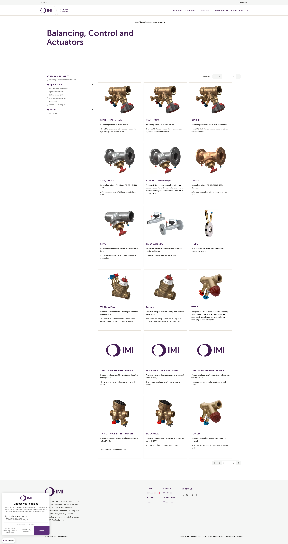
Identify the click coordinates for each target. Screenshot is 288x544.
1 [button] (219, 76)
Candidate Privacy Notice (234, 536)
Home (136, 22)
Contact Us (168, 502)
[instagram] (192, 495)
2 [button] (223, 76)
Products (177, 10)
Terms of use (184, 536)
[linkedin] (183, 495)
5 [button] (233, 76)
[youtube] (187, 495)
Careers (150, 493)
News (149, 502)
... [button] (228, 76)
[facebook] (196, 495)
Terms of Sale (195, 536)
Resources (220, 10)
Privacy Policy (218, 536)
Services (204, 10)
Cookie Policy (207, 536)
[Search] (247, 10)
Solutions (190, 10)
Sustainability (169, 497)
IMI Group (167, 493)
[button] (214, 76)
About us (235, 10)
